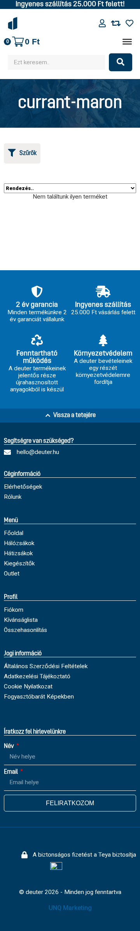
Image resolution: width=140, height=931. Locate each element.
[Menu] (127, 41)
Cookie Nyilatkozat (28, 686)
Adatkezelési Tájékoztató (37, 676)
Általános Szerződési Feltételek (46, 666)
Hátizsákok (18, 553)
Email (11, 772)
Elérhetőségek (23, 486)
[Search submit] (120, 62)
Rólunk (12, 496)
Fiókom (13, 609)
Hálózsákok (19, 543)
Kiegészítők (19, 563)
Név (9, 746)
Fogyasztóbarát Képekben (39, 696)
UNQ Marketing (70, 908)
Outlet (11, 573)
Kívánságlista (21, 619)
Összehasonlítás (25, 630)
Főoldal (13, 533)
